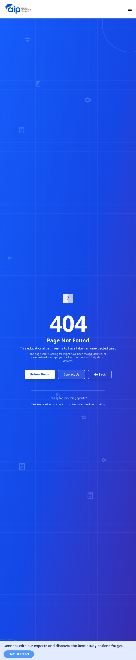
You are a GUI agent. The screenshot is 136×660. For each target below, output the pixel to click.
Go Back (100, 374)
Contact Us (71, 374)
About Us (61, 404)
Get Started (18, 654)
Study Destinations (83, 404)
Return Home (39, 374)
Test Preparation (41, 404)
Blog (102, 404)
